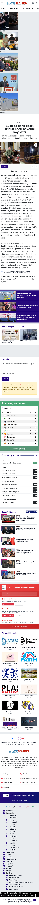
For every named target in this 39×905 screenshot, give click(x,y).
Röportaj (9, 864)
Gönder (5, 379)
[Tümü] (36, 633)
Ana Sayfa (9, 811)
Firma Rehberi (11, 859)
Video (8, 854)
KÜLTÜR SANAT (22, 744)
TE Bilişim (24, 801)
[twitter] (14, 806)
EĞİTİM (30, 744)
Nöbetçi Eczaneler (9, 774)
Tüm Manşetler (7, 783)
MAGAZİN (14, 9)
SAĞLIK (8, 744)
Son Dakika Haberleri (28, 783)
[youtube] (27, 806)
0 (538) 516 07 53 (8, 615)
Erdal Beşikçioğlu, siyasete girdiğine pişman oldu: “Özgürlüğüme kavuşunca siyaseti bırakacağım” (20, 902)
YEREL (28, 742)
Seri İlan (9, 861)
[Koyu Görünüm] (36, 3)
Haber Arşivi (7, 787)
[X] (16, 738)
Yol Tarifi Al (19, 604)
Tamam (32, 895)
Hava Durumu (27, 774)
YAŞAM (14, 744)
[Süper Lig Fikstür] (36, 455)
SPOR (22, 9)
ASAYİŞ (19, 122)
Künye (8, 868)
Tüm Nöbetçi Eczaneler (20, 626)
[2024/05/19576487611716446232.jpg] (17, 272)
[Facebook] (12, 738)
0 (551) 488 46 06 (8, 604)
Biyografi (9, 866)
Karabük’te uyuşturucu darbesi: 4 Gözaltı (8, 341)
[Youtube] (22, 738)
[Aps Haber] (17, 3)
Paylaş (6, 166)
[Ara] (33, 3)
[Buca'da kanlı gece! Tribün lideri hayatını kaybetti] (19, 153)
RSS (6, 795)
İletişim (9, 871)
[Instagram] (19, 738)
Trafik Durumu (7, 778)
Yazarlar (9, 857)
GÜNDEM (4, 9)
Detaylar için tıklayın (19, 449)
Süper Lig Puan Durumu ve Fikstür (21, 882)
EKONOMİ (30, 9)
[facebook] (8, 806)
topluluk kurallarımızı (19, 385)
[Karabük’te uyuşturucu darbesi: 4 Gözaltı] (10, 334)
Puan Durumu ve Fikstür (29, 778)
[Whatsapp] (26, 738)
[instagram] (21, 806)
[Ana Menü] (2, 3)
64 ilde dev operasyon (26, 340)
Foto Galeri (10, 852)
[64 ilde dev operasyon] (29, 334)
